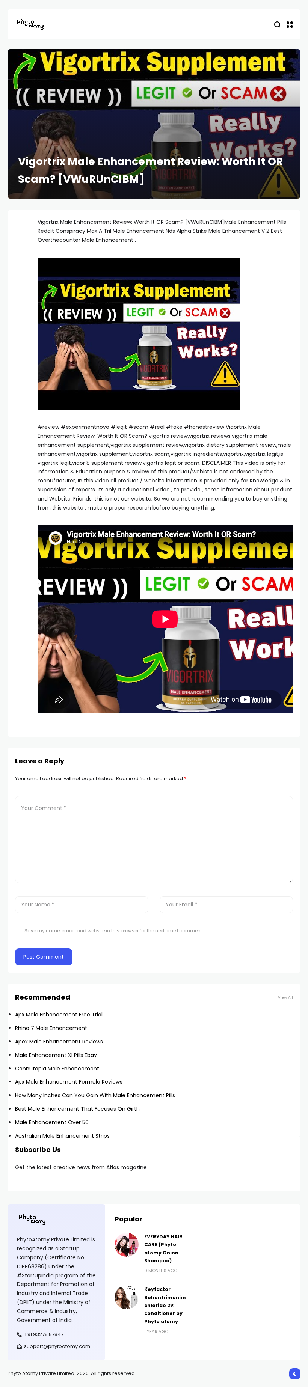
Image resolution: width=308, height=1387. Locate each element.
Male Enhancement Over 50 (52, 1122)
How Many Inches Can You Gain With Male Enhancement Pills (95, 1095)
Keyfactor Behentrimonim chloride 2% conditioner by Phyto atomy (165, 1305)
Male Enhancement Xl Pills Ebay (56, 1055)
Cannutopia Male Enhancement (57, 1068)
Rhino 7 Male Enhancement (51, 1028)
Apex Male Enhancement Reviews (59, 1041)
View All (285, 997)
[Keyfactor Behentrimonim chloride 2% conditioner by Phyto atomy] (127, 1297)
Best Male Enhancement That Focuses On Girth (77, 1109)
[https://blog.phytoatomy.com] (30, 24)
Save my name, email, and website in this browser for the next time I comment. (113, 930)
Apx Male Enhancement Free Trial (59, 1014)
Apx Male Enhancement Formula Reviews (68, 1081)
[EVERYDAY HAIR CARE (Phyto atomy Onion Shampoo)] (127, 1245)
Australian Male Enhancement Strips (62, 1136)
